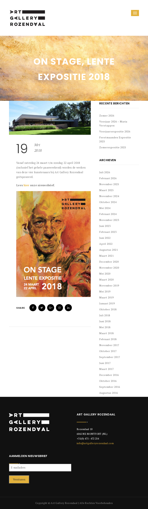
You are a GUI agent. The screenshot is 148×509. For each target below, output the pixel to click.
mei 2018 (104, 327)
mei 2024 (104, 208)
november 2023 (109, 220)
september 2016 (109, 387)
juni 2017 (105, 363)
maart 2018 (106, 333)
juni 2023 (105, 226)
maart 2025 (106, 190)
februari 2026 (108, 178)
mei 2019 (104, 291)
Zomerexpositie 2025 (112, 147)
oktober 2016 (108, 381)
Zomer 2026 (106, 115)
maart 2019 (106, 297)
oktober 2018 (108, 309)
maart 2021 (106, 255)
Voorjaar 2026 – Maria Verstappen (113, 123)
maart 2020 (106, 279)
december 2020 (109, 261)
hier (26, 185)
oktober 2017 (108, 351)
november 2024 (109, 196)
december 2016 (109, 375)
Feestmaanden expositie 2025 (115, 139)
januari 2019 (107, 303)
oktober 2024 (108, 202)
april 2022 (106, 243)
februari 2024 (108, 214)
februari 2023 (108, 232)
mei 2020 (104, 273)
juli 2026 (104, 172)
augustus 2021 (108, 249)
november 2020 (109, 267)
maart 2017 (106, 369)
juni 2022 (105, 238)
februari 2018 (108, 339)
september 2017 (109, 357)
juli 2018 (104, 315)
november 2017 (109, 345)
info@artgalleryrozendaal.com (95, 443)
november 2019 (109, 285)
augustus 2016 (108, 392)
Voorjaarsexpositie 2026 (114, 131)
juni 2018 (105, 321)
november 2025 (109, 184)
